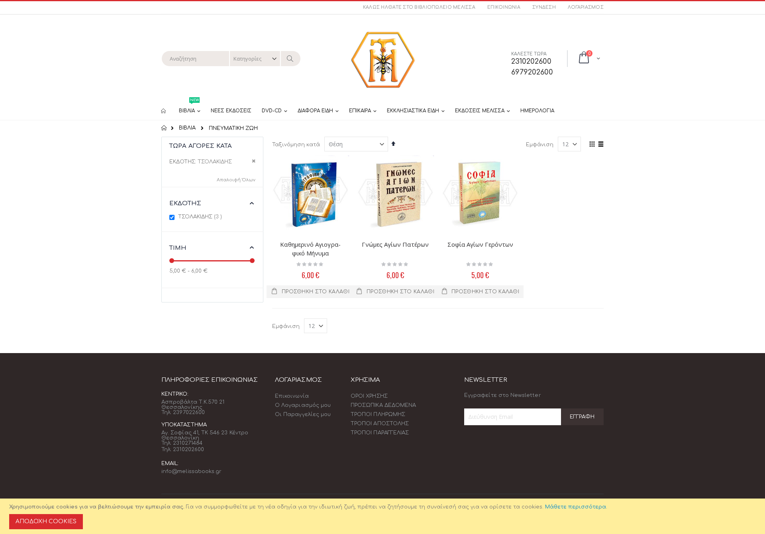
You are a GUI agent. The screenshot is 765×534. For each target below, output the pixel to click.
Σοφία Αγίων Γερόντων (480, 244)
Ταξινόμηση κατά (296, 144)
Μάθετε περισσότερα (575, 507)
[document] (383, 516)
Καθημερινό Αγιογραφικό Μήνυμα (310, 248)
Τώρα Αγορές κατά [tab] (200, 146)
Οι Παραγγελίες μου (303, 414)
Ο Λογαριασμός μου (303, 405)
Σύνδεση (544, 7)
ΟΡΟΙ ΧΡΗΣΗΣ (369, 396)
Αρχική (164, 128)
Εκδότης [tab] (185, 203)
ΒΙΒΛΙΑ (187, 128)
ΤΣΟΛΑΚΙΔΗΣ (201, 217)
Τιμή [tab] (178, 248)
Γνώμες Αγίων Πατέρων (395, 244)
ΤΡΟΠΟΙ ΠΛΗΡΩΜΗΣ (378, 414)
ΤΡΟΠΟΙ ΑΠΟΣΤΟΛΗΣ (380, 423)
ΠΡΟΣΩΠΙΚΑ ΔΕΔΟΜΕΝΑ (383, 405)
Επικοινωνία (503, 7)
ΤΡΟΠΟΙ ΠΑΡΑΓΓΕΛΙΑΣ (380, 433)
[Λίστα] (601, 144)
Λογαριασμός (586, 7)
